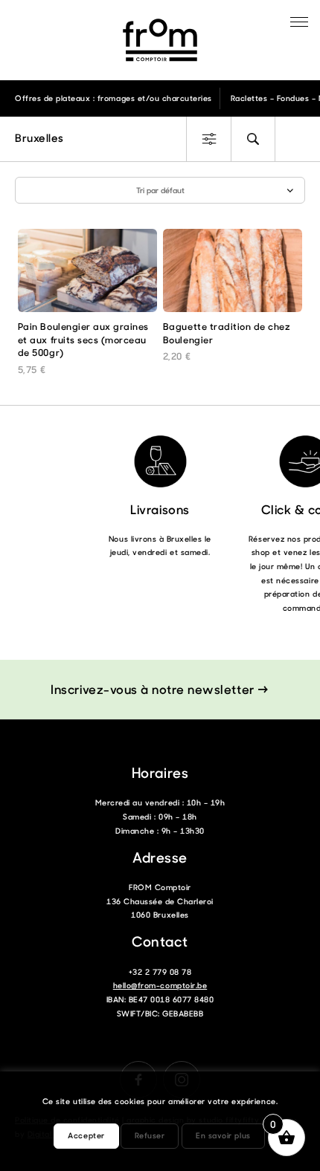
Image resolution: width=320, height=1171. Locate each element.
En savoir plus (223, 1135)
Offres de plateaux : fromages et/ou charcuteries (113, 98)
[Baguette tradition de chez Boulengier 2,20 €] (232, 274)
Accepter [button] (86, 1135)
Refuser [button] (150, 1135)
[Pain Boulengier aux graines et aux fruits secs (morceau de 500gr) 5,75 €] (87, 274)
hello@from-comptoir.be (160, 985)
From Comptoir (160, 40)
